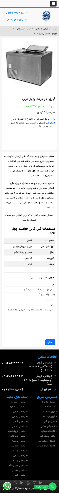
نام (53, 285)
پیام (53, 305)
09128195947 (15, 20)
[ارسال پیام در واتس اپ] (9, 486)
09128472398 (15, 13)
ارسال (50, 342)
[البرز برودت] (47, 16)
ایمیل (52, 295)
